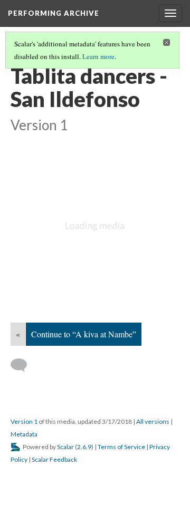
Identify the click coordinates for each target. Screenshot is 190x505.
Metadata (24, 434)
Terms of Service (121, 447)
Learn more (98, 56)
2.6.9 (84, 447)
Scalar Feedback (54, 459)
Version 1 (24, 421)
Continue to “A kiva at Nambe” (83, 333)
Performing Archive (53, 13)
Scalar (65, 447)
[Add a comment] (23, 365)
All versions (152, 421)
